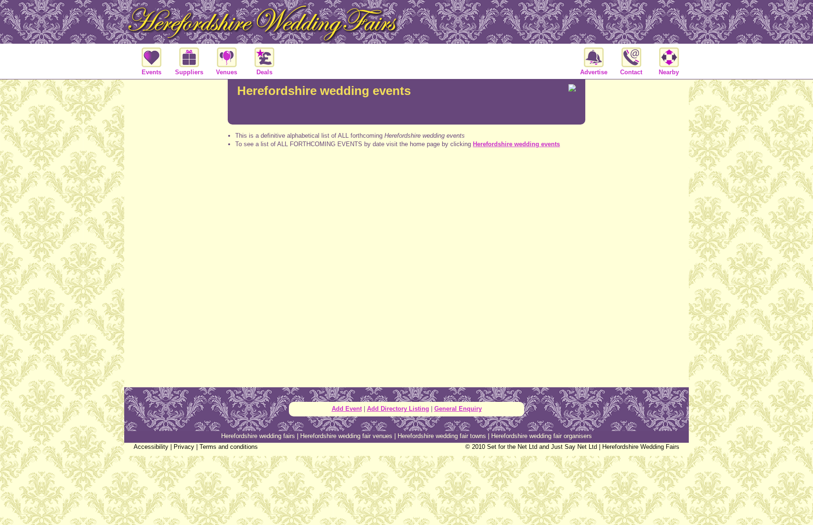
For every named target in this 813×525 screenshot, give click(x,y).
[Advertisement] (406, 192)
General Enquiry (458, 408)
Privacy (184, 446)
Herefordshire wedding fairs (258, 435)
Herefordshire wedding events (516, 144)
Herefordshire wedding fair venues (346, 435)
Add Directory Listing (398, 408)
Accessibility (151, 446)
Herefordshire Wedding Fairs (640, 446)
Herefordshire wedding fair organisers (541, 435)
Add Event (347, 408)
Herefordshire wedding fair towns (442, 435)
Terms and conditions (228, 446)
